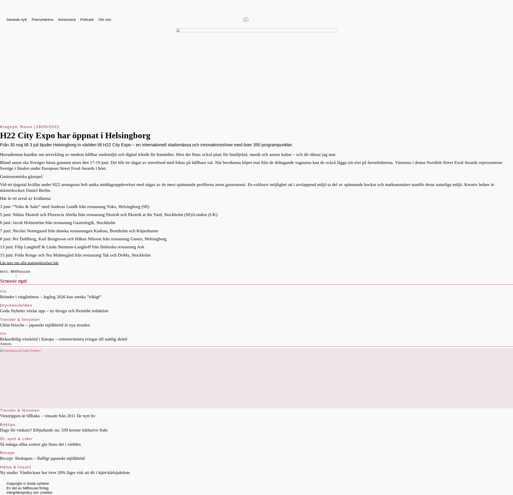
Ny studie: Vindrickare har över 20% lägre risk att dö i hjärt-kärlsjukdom (65, 472)
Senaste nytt (13, 281)
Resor (26, 127)
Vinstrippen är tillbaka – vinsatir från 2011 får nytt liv (47, 415)
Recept (7, 453)
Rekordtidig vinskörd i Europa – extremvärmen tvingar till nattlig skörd (63, 338)
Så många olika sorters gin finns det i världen (40, 444)
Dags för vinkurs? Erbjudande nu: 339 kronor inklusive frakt (54, 429)
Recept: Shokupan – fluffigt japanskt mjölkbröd (42, 458)
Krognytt (8, 127)
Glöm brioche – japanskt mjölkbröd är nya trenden (45, 324)
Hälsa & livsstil (15, 467)
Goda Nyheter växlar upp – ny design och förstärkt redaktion (54, 310)
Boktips (7, 424)
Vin (3, 291)
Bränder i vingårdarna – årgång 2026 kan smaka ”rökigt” (50, 296)
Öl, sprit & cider (16, 439)
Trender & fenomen (20, 319)
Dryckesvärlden (16, 305)
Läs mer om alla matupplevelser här (29, 263)
